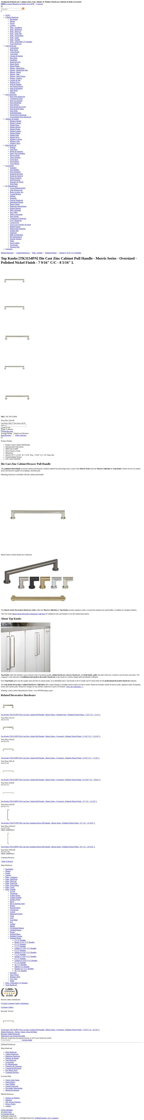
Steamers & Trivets (16, 182)
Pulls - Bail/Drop (16, 29)
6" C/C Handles (20, 950)
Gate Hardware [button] (10, 46)
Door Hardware (11, 1052)
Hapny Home (15, 204)
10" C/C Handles (20, 965)
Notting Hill (14, 231)
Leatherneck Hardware (18, 218)
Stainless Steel (15, 977)
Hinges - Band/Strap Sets (19, 70)
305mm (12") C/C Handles (24, 969)
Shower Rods (15, 155)
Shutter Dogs (14, 125)
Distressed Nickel (16, 914)
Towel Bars (14, 160)
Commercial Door (16, 99)
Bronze (12, 906)
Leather (12, 924)
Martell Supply (15, 227)
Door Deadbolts (15, 103)
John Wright (14, 216)
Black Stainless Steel (17, 904)
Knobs (12, 23)
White (12, 981)
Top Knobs (14, 245)
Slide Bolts (14, 90)
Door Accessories (16, 101)
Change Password (11, 1086)
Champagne (14, 910)
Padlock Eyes (15, 82)
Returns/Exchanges (12, 1090)
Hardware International (18, 206)
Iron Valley (14, 212)
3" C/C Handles (20, 940)
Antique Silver (15, 900)
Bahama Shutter (15, 121)
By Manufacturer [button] (11, 186)
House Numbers (15, 178)
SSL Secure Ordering (13, 1102)
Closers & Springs (16, 56)
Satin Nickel (14, 975)
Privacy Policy (10, 1104)
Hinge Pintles (14, 66)
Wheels (12, 92)
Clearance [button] (8, 249)
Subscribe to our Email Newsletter (13, 1036)
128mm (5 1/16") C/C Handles (25, 948)
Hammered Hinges (16, 202)
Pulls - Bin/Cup (15, 32)
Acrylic (12, 891)
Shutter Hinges (15, 127)
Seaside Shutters (15, 239)
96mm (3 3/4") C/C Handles (24, 942)
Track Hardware (15, 44)
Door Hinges (14, 105)
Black (12, 902)
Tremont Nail (14, 247)
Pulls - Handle (15, 40)
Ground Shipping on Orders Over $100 (17, 4)
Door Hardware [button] (11, 95)
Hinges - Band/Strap (17, 68)
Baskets (12, 147)
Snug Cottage (15, 243)
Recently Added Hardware (10, 1034)
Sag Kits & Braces (16, 86)
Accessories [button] (9, 166)
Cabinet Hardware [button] (11, 17)
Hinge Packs (14, 64)
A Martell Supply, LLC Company (46, 1118)
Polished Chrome (16, 936)
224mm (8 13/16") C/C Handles (25, 960)
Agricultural (14, 48)
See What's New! (11, 1070)
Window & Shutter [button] (12, 119)
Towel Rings (14, 162)
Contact (8, 1106)
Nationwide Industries (18, 229)
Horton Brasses (15, 208)
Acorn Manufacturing (17, 188)
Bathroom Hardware (12, 1056)
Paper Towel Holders (17, 153)
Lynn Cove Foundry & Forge (20, 225)
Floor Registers (15, 172)
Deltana (12, 196)
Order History (10, 1082)
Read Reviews (6, 435)
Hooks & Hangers (16, 151)
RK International (16, 237)
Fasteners (13, 168)
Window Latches (16, 139)
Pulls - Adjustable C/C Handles (21, 42)
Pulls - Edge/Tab (16, 34)
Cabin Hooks (14, 52)
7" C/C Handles (20, 954)
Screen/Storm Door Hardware (20, 117)
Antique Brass (15, 895)
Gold (12, 918)
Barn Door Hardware (17, 97)
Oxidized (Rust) (15, 930)
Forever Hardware (16, 200)
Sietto (12, 241)
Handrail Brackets (16, 174)
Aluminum (14, 893)
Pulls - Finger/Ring (16, 36)
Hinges (12, 21)
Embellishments (15, 113)
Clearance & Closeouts (13, 1066)
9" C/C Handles (20, 963)
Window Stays (15, 143)
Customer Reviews (12, 1072)
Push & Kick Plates (17, 109)
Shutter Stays (14, 137)
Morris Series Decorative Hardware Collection (28, 614)
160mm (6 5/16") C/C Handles (25, 952)
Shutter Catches (15, 123)
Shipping (8, 1100)
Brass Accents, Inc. (17, 192)
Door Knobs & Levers (18, 107)
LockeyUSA (14, 223)
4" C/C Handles (20, 944)
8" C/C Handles (20, 958)
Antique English (15, 898)
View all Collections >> (74, 687)
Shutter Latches (15, 131)
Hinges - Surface (16, 78)
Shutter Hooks (15, 129)
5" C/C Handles (20, 946)
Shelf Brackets (15, 180)
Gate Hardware (10, 1060)
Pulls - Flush (14, 38)
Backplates (14, 19)
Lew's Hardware (16, 220)
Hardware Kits (15, 62)
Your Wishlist (10, 1084)
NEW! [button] (7, 15)
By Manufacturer (11, 1064)
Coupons (39, 4)
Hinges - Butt (14, 74)
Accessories (9, 1062)
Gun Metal (14, 920)
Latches (12, 25)
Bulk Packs (14, 50)
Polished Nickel (15, 938)
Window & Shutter (12, 1058)
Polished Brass (15, 934)
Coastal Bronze (15, 194)
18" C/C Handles (20, 971)
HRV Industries (15, 210)
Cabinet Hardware (11, 1054)
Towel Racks (14, 164)
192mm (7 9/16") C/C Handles (25, 956)
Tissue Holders (15, 158)
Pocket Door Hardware (18, 115)
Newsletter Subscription (13, 1088)
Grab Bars (13, 149)
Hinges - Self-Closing (17, 76)
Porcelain (13, 973)
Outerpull (13, 233)
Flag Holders (14, 170)
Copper (12, 912)
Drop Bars (13, 58)
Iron (11, 922)
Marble (12, 926)
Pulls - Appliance (16, 27)
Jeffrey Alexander (16, 214)
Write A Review (21, 435)
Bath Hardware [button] (10, 145)
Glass (12, 916)
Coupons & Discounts (13, 1068)
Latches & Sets (15, 80)
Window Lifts (15, 141)
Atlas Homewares (16, 190)
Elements (13, 198)
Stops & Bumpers (16, 88)
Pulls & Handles (15, 84)
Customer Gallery (7, 1007)
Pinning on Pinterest (12, 1098)
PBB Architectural (16, 235)
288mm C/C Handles (21, 967)
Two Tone (13, 979)
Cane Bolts (14, 54)
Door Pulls (14, 111)
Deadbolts (13, 60)
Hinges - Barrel (15, 72)
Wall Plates (14, 184)
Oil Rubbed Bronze (17, 928)
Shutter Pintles (15, 133)
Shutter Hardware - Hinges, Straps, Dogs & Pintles (19, 1032)
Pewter (12, 932)
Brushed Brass (15, 908)
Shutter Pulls (14, 135)
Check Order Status (12, 1080)
